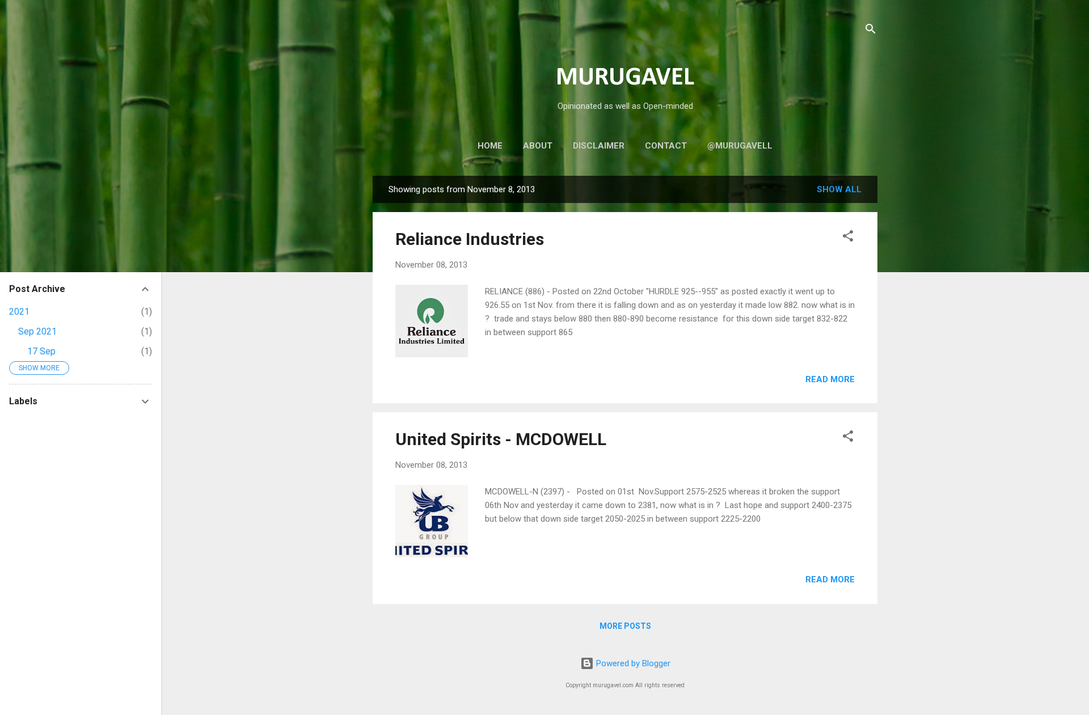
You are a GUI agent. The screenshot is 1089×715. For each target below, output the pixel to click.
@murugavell (740, 146)
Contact (666, 146)
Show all (839, 189)
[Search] (870, 31)
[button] (848, 238)
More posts (625, 626)
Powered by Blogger (632, 663)
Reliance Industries (469, 239)
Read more (830, 379)
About (537, 146)
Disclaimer (598, 146)
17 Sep (41, 351)
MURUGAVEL (625, 78)
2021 (19, 311)
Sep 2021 (37, 331)
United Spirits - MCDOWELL (500, 439)
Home (490, 146)
